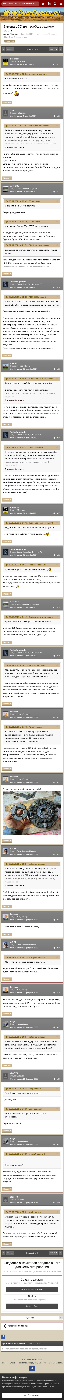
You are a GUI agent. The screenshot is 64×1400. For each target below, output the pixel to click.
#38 (58, 1079)
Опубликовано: (23, 65)
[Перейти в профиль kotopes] (5, 714)
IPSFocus (38, 1360)
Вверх (6, 103)
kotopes (14, 711)
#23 (58, 192)
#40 (58, 1203)
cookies (50, 1381)
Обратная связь (56, 1363)
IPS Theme (26, 1360)
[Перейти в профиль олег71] (5, 366)
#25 (58, 369)
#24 (58, 287)
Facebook (32, 1368)
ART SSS (14, 186)
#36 (58, 993)
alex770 (14, 1073)
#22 (58, 116)
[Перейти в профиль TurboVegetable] (5, 284)
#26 (58, 438)
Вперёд (53, 49)
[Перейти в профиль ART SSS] (5, 189)
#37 (58, 1027)
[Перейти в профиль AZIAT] (5, 851)
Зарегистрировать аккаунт (32, 1289)
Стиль (13, 1363)
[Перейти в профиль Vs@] (5, 1024)
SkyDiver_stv (35, 125)
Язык (3, 1363)
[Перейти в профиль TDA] (5, 113)
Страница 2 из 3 (32, 50)
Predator (14, 59)
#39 (58, 1144)
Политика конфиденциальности (32, 1363)
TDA (12, 110)
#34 (58, 920)
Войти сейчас (32, 1306)
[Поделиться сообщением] (54, 65)
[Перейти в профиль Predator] (5, 62)
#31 (58, 717)
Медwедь (14, 34)
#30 (58, 656)
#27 (58, 513)
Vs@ (12, 1021)
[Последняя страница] (60, 49)
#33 (58, 854)
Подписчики (30, 1318)
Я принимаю (33, 1395)
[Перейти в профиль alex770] (5, 1076)
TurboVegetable (18, 281)
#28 (58, 555)
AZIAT (32, 727)
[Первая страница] (3, 49)
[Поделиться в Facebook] (3, 1337)
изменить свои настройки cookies (43, 1384)
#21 (58, 65)
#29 (58, 607)
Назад (10, 49)
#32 (58, 782)
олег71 (13, 363)
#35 (58, 948)
